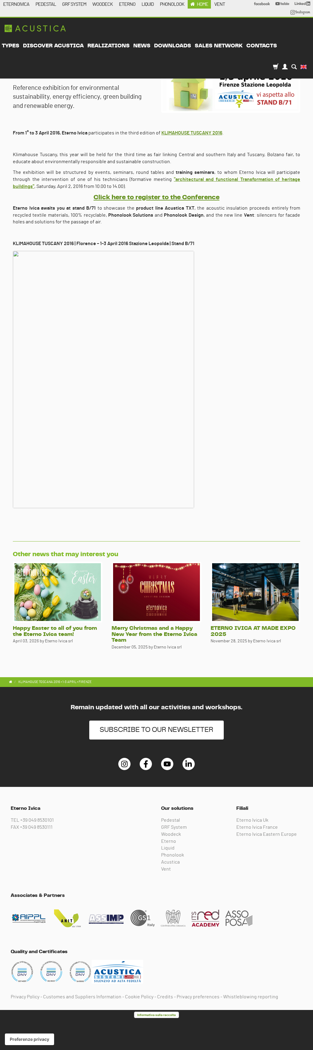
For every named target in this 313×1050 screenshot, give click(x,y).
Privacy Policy (25, 996)
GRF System (174, 827)
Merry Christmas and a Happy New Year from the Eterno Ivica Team (154, 634)
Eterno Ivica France (257, 827)
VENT (219, 4)
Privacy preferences (198, 996)
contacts (261, 46)
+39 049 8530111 (36, 827)
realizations (108, 46)
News (141, 46)
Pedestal (170, 820)
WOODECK (102, 4)
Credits (165, 996)
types (10, 46)
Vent (166, 869)
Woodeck (171, 834)
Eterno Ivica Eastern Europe (266, 834)
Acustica (170, 862)
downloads (172, 46)
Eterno (168, 841)
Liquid (168, 848)
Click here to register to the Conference (156, 197)
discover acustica (53, 46)
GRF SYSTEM (74, 4)
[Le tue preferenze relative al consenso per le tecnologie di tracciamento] (29, 1039)
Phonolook (172, 855)
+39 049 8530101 (37, 820)
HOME (202, 4)
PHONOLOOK (172, 4)
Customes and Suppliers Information (82, 996)
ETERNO (127, 4)
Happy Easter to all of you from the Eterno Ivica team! (55, 631)
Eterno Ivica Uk (252, 820)
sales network (219, 46)
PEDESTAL (45, 4)
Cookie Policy (139, 996)
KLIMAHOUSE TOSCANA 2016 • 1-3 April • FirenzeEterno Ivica (35, 28)
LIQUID (148, 4)
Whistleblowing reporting (250, 996)
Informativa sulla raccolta (156, 1015)
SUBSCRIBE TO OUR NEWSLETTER (156, 729)
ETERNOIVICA (16, 4)
